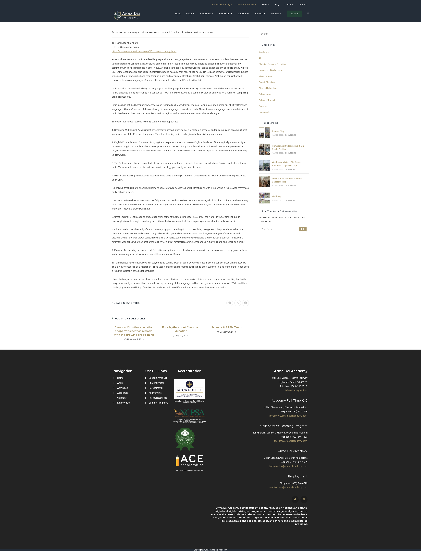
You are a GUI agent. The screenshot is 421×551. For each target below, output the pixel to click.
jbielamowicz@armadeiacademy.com (288, 415)
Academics (264, 52)
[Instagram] (304, 499)
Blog (277, 4)
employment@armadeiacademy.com (288, 487)
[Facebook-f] (295, 499)
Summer (263, 106)
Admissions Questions (296, 390)
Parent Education (267, 82)
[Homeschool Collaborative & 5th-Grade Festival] (264, 149)
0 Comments (290, 135)
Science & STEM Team (226, 327)
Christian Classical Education (197, 32)
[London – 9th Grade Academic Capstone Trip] (264, 181)
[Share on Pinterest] (245, 303)
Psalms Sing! (278, 131)
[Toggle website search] (308, 13)
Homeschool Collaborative (271, 70)
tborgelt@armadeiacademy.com (290, 441)
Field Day (276, 196)
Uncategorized (265, 112)
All (175, 32)
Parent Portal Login (247, 4)
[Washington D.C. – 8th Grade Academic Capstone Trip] (264, 165)
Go (302, 229)
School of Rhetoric (267, 100)
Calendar (289, 4)
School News (265, 94)
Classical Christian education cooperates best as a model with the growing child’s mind (134, 331)
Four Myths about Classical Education (180, 329)
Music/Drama (265, 76)
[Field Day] (264, 198)
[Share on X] (237, 303)
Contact (303, 4)
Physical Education (267, 88)
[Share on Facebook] (229, 303)
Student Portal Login (222, 4)
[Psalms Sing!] (264, 132)
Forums (266, 4)
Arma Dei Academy (126, 32)
